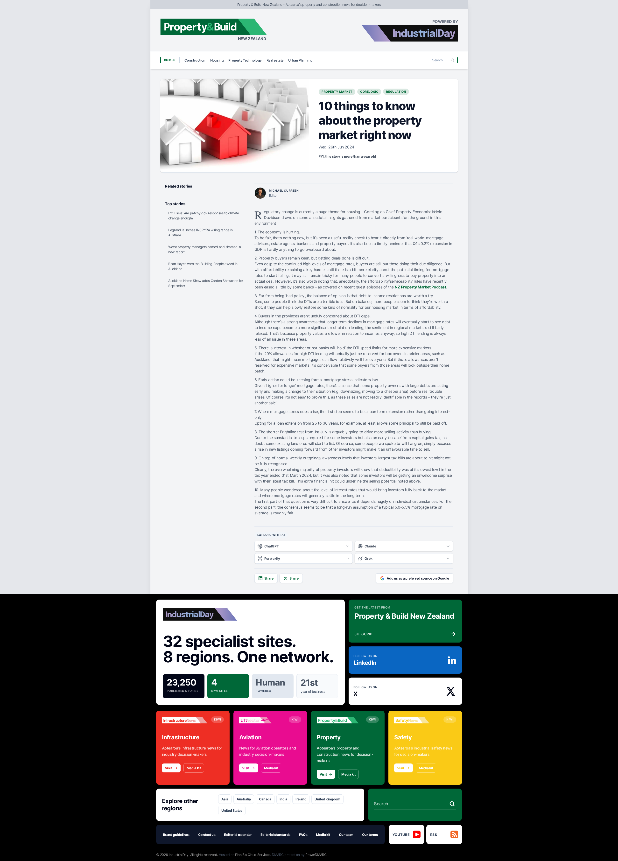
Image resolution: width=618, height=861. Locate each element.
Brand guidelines (176, 835)
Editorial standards (275, 835)
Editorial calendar (238, 835)
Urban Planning (300, 60)
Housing (217, 60)
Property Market (337, 91)
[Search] (452, 60)
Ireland (301, 799)
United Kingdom (327, 799)
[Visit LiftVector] (262, 720)
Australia (244, 799)
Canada (265, 799)
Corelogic (369, 91)
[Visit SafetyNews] (417, 720)
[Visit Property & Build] (339, 720)
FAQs (303, 835)
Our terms (370, 835)
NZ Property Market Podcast (420, 287)
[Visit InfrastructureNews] (184, 720)
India (283, 799)
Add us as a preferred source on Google (418, 578)
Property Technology (244, 60)
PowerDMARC (316, 855)
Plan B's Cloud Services (252, 855)
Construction (194, 60)
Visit (168, 768)
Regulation (396, 91)
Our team (346, 835)
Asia (224, 799)
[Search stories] (452, 804)
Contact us (207, 835)
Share (269, 578)
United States (231, 810)
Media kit (194, 768)
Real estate (275, 60)
